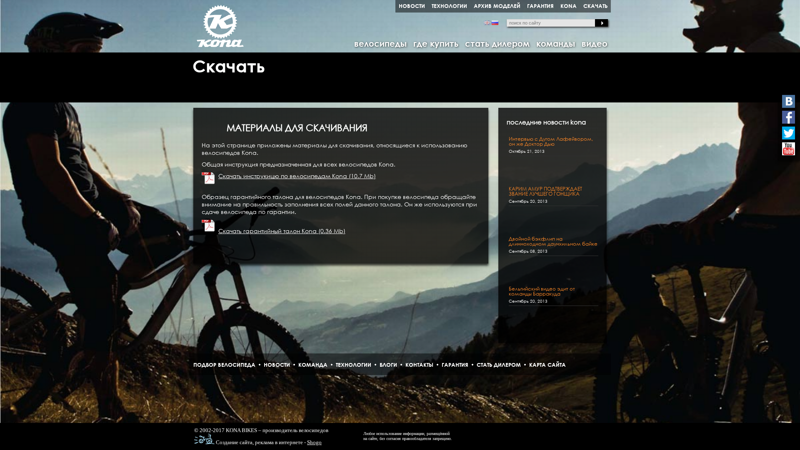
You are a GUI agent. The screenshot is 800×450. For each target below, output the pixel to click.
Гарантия (455, 364)
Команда (313, 364)
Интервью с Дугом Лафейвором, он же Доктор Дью (551, 142)
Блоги (388, 364)
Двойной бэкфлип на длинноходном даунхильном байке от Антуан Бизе (553, 243)
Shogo (314, 442)
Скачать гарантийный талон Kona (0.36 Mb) (281, 230)
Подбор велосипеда (224, 364)
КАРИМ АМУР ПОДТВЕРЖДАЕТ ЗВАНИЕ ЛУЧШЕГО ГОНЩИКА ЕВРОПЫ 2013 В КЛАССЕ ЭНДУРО (550, 193)
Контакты (419, 364)
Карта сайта (547, 364)
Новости (277, 364)
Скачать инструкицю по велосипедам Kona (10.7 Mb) (297, 175)
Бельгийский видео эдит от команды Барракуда (542, 291)
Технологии (353, 364)
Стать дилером (499, 364)
